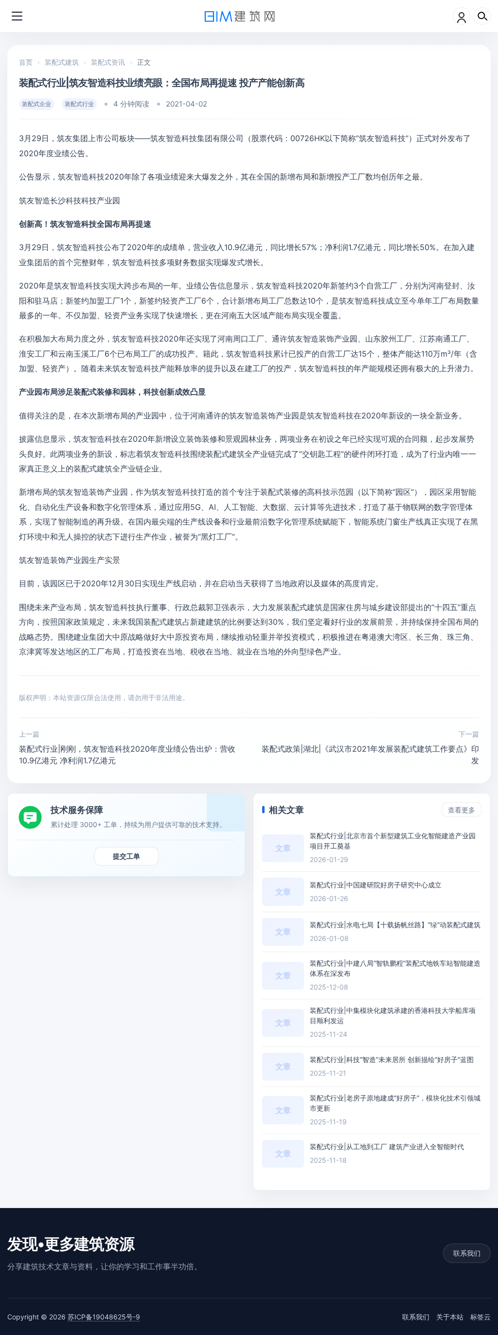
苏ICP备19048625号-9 (104, 1317)
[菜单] (17, 16)
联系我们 (466, 1253)
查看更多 (461, 810)
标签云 (480, 1317)
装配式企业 (36, 104)
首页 (26, 62)
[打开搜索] (482, 16)
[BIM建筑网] (239, 15)
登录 (461, 16)
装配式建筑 (62, 62)
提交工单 (126, 856)
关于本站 (449, 1317)
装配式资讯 (108, 62)
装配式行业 (79, 104)
